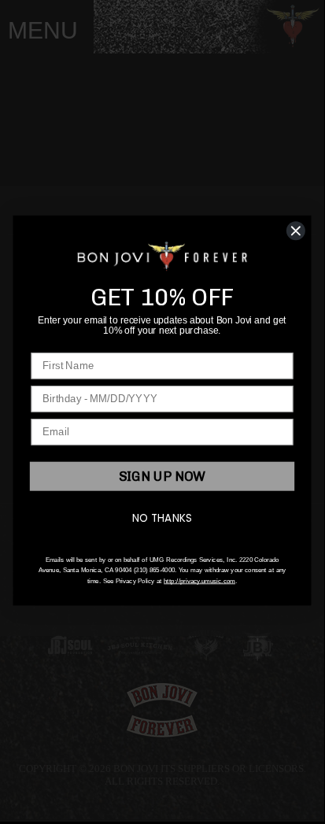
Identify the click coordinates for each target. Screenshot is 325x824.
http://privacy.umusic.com (199, 581)
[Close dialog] (295, 231)
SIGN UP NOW (162, 477)
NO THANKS (162, 519)
